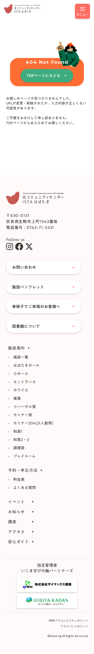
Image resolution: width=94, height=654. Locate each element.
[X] (29, 246)
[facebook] (19, 246)
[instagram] (9, 246)
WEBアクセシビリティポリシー (68, 620)
